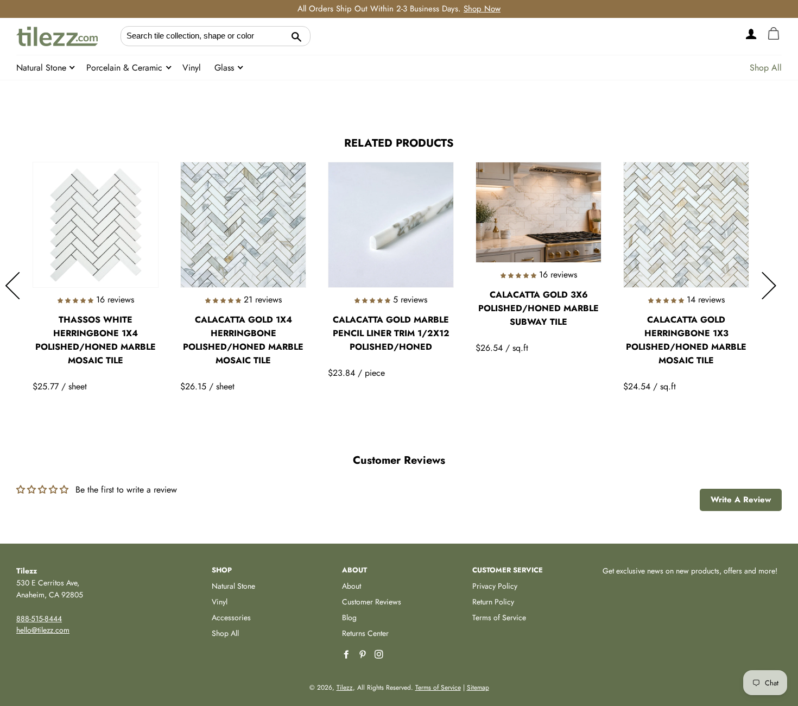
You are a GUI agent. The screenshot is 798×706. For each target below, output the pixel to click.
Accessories (231, 617)
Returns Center (365, 633)
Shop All (766, 67)
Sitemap (478, 687)
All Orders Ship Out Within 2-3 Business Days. (399, 9)
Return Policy (493, 601)
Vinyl (191, 67)
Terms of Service (499, 617)
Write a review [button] (741, 500)
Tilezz (345, 687)
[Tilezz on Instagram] (380, 654)
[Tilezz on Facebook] (347, 654)
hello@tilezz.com (42, 630)
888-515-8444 (39, 618)
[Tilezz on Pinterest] (363, 654)
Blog (349, 617)
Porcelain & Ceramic (125, 67)
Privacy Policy (494, 586)
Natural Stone (42, 67)
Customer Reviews (371, 601)
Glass (225, 67)
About (351, 586)
